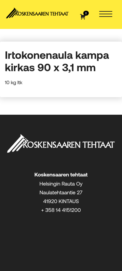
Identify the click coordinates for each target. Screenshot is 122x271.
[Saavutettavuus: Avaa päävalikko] (105, 14)
